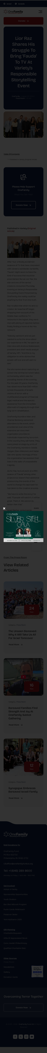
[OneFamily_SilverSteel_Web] (23, 508)
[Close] (4, 508)
